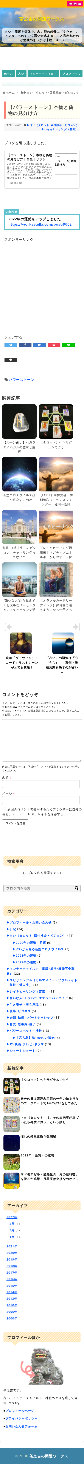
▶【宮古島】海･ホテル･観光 (33, 1038)
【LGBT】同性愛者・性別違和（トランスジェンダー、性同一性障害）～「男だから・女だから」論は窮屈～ (56, 504)
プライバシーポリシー (21, 1418)
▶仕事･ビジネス (18, 1011)
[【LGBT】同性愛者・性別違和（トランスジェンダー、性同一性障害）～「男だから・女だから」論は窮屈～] (56, 474)
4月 (12, 1224)
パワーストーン (21, 379)
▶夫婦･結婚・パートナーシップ (29, 1017)
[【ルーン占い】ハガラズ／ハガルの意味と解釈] (19, 421)
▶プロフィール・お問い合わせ (29, 922)
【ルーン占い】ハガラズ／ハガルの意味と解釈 (19, 447)
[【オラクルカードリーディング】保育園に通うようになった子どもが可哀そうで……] (56, 579)
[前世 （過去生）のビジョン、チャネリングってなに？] (19, 527)
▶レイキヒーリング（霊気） (60, 129)
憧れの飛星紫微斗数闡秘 (38, 1136)
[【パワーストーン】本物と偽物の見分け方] (39, 345)
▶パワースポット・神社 (24, 1030)
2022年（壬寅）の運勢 (37, 1155)
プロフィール (71, 74)
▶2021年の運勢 (24, 955)
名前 (7, 778)
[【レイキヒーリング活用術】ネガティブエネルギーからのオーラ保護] (56, 527)
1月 (12, 1237)
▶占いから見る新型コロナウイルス (38, 949)
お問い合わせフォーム (21, 1426)
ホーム (8, 74)
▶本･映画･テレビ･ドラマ (25, 1044)
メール (8, 793)
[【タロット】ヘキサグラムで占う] (56, 421)
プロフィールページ (19, 1411)
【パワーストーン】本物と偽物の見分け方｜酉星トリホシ (29, 157)
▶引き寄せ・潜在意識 (22, 1004)
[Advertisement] (42, 284)
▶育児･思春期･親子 (21, 1024)
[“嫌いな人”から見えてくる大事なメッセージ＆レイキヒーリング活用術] (19, 579)
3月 (12, 1230)
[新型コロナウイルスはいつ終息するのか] (19, 474)
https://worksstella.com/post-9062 (40, 224)
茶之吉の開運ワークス (42, 18)
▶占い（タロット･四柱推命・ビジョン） (53, 125)
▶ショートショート (21, 1050)
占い (21, 74)
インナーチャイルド (43, 74)
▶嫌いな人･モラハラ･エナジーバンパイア (37, 998)
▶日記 (11, 929)
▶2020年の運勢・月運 (29, 943)
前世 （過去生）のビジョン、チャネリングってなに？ (19, 552)
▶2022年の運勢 (24, 962)
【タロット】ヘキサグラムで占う (45, 1080)
